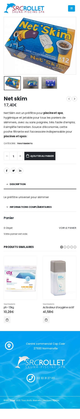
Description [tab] (17, 184)
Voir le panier (67, 228)
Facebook (7, 171)
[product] (20, 278)
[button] (61, 247)
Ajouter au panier (42, 156)
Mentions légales (51, 400)
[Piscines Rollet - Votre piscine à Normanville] (24, 8)
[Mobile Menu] (71, 8)
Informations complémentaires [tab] (31, 207)
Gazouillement (13, 171)
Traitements (25, 143)
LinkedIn (20, 171)
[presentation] (8, 46)
